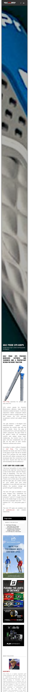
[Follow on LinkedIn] (16, 41)
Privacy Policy (22, 21)
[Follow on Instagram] (13, 41)
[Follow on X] (19, 41)
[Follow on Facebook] (10, 41)
